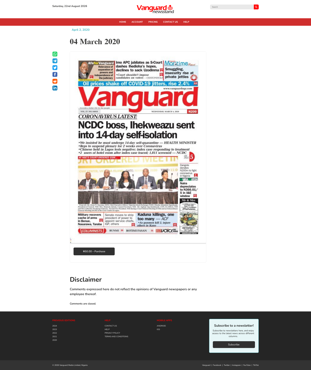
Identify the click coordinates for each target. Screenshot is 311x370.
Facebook (217, 365)
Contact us (170, 22)
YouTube (247, 365)
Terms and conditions (116, 336)
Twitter (227, 365)
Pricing (153, 22)
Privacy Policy (112, 333)
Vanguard (206, 365)
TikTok (256, 365)
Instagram (236, 365)
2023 (54, 329)
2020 (54, 340)
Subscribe (234, 344)
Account (137, 22)
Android (161, 326)
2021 (54, 336)
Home (122, 22)
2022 (54, 333)
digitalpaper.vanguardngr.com (155, 9)
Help (186, 22)
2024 (54, 326)
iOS (158, 329)
